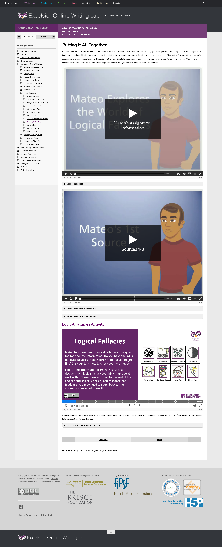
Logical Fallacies (30, 93)
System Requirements (28, 515)
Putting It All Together (36, 122)
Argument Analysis (31, 138)
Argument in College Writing (34, 67)
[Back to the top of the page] (111, 532)
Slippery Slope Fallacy (35, 112)
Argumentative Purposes (33, 87)
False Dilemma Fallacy (35, 99)
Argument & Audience (32, 70)
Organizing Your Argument (33, 83)
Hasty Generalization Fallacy (37, 103)
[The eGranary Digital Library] (192, 495)
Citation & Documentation (30, 58)
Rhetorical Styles (27, 61)
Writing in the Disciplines (30, 164)
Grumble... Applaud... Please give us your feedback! (90, 450)
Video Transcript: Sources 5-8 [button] (81, 316)
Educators (42, 28)
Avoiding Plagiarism (28, 154)
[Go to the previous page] (68, 439)
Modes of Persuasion (32, 77)
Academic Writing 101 (29, 157)
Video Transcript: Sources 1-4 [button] (81, 308)
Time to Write (32, 131)
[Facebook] (21, 508)
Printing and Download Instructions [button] (84, 425)
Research (24, 54)
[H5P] (182, 506)
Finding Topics (29, 74)
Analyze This (31, 125)
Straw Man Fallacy (33, 96)
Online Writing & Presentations (32, 148)
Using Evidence (29, 90)
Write (21, 28)
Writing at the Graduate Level (32, 160)
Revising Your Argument (33, 135)
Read (30, 28)
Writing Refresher (27, 170)
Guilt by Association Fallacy (37, 119)
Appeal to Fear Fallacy (35, 106)
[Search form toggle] (203, 3)
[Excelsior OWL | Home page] (60, 15)
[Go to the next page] (194, 439)
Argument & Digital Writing (34, 141)
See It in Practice (33, 128)
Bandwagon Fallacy (34, 115)
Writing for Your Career (29, 167)
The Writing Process (28, 51)
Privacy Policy (47, 515)
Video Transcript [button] (75, 183)
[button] (19, 51)
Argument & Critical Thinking (31, 64)
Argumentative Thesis (32, 80)
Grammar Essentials (28, 151)
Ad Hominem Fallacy (34, 109)
